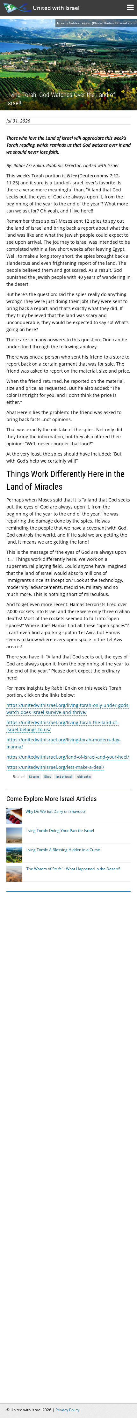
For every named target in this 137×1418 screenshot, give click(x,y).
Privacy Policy (67, 1410)
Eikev (47, 776)
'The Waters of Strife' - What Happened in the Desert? (72, 869)
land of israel (64, 776)
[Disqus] (68, 1143)
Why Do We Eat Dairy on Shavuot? (55, 811)
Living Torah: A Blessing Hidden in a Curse (62, 849)
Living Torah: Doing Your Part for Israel (59, 830)
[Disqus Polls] (68, 978)
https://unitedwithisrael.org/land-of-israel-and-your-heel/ (67, 757)
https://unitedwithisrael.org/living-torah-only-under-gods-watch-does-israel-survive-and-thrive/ (68, 708)
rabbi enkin (84, 776)
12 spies (34, 776)
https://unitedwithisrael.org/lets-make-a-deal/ (55, 767)
